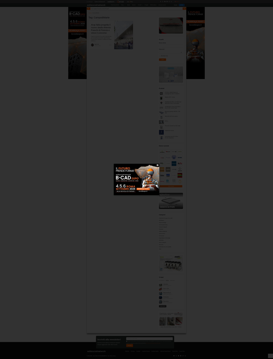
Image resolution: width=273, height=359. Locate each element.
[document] (136, 179)
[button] (157, 165)
